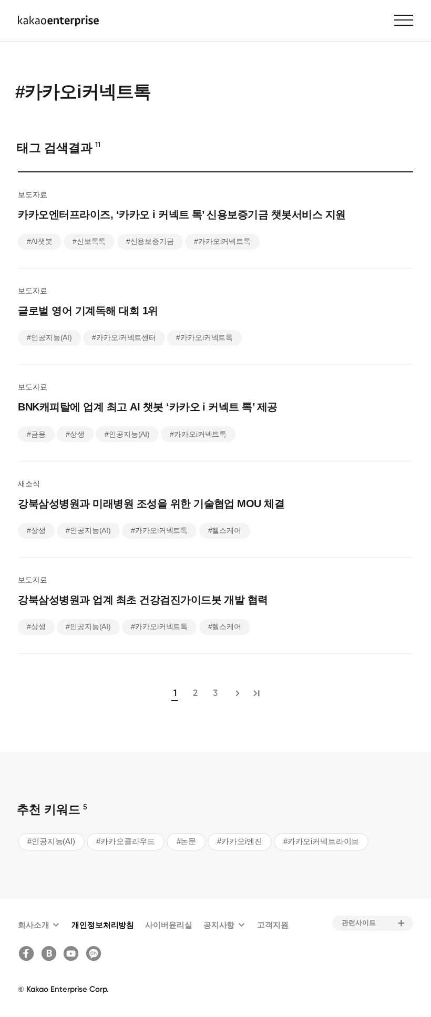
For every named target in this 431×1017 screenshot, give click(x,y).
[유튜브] (73, 953)
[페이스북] (28, 953)
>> (256, 693)
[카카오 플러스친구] (95, 953)
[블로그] (50, 953)
